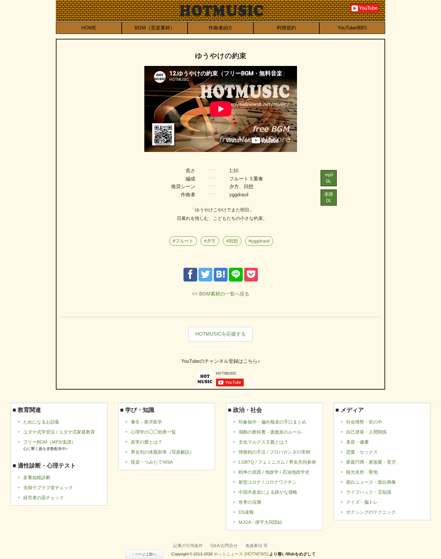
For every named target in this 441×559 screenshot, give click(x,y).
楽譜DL (328, 197)
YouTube (365, 8)
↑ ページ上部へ (144, 554)
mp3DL (329, 178)
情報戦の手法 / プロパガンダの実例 (274, 452)
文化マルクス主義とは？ (263, 442)
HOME (88, 27)
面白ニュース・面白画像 (371, 482)
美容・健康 (357, 442)
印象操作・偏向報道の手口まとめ (272, 422)
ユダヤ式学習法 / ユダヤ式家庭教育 (59, 432)
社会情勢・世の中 (364, 422)
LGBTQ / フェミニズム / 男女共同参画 (277, 462)
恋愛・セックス (362, 452)
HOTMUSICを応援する (220, 334)
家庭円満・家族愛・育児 (371, 462)
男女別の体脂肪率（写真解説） (162, 452)
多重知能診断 (36, 477)
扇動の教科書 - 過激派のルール (270, 432)
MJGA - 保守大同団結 (260, 522)
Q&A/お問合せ (224, 545)
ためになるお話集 (41, 422)
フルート (184, 240)
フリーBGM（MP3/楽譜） (49, 445)
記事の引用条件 (188, 545)
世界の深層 (250, 502)
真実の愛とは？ (146, 442)
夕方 (211, 240)
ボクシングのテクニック (371, 512)
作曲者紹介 (221, 27)
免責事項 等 (256, 545)
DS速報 (246, 512)
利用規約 (286, 27)
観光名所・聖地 (362, 472)
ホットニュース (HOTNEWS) (241, 554)
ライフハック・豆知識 (368, 492)
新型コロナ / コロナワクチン (268, 482)
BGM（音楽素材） (155, 27)
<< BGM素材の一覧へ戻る (220, 293)
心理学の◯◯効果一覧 (153, 432)
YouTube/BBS (352, 27)
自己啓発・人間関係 (366, 432)
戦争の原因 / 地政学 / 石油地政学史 (274, 472)
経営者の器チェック (43, 497)
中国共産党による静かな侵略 (268, 492)
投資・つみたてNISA (152, 462)
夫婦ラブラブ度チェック (48, 487)
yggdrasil (260, 240)
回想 (233, 240)
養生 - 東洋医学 (146, 422)
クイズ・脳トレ (362, 502)
